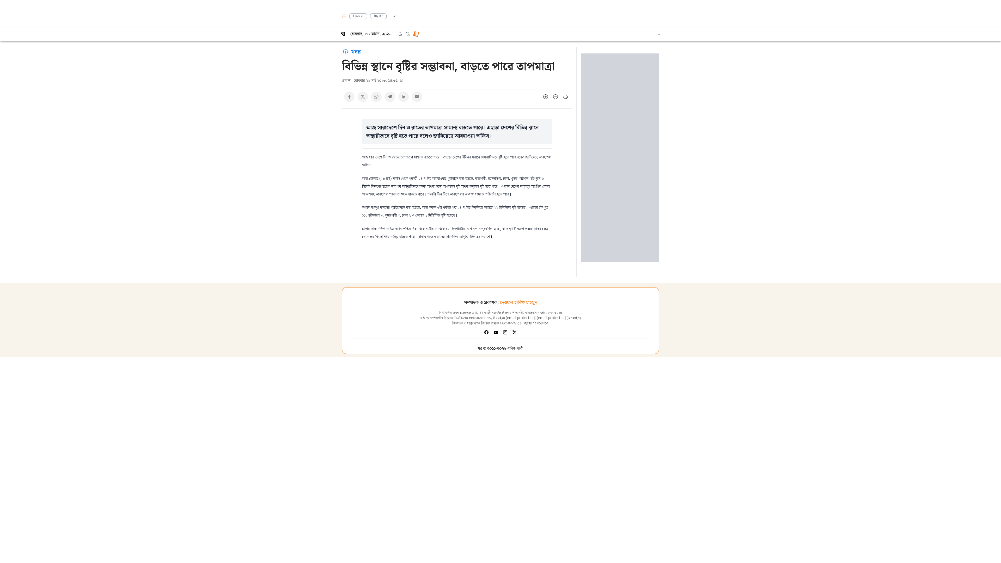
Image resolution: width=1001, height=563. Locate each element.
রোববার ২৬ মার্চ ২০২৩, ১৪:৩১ (370, 80)
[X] (514, 332)
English (378, 16)
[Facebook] (486, 332)
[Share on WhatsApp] (376, 96)
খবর (356, 51)
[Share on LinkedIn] (403, 96)
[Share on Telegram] (390, 96)
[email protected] (520, 318)
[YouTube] (496, 332)
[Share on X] (363, 96)
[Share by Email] (417, 96)
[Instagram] (505, 332)
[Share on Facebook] (349, 96)
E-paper (358, 16)
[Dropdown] (394, 15)
